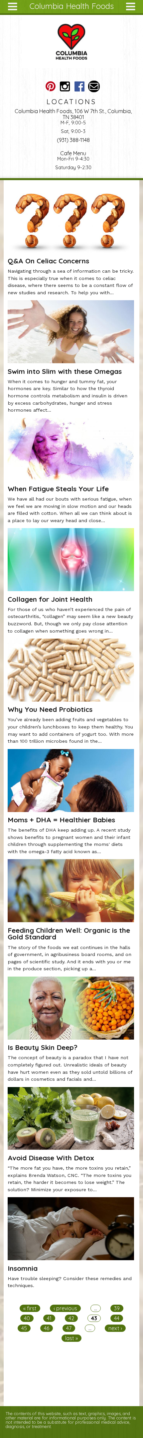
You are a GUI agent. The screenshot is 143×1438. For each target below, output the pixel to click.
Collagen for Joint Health (50, 599)
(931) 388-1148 (73, 140)
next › (115, 1328)
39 (117, 1308)
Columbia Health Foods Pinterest (50, 86)
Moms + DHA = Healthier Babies (61, 819)
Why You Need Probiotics (50, 709)
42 (71, 1318)
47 (69, 1328)
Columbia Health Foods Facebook (79, 86)
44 (116, 1318)
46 (46, 1328)
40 (27, 1318)
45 (24, 1328)
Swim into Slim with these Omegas (65, 371)
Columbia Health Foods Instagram (65, 86)
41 (49, 1318)
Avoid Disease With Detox (51, 1157)
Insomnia (23, 1268)
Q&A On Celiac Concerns (48, 260)
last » (71, 1338)
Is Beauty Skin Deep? (42, 1047)
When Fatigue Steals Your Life (58, 488)
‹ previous (65, 1308)
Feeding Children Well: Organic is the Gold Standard (69, 933)
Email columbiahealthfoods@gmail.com (94, 86)
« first (30, 1308)
